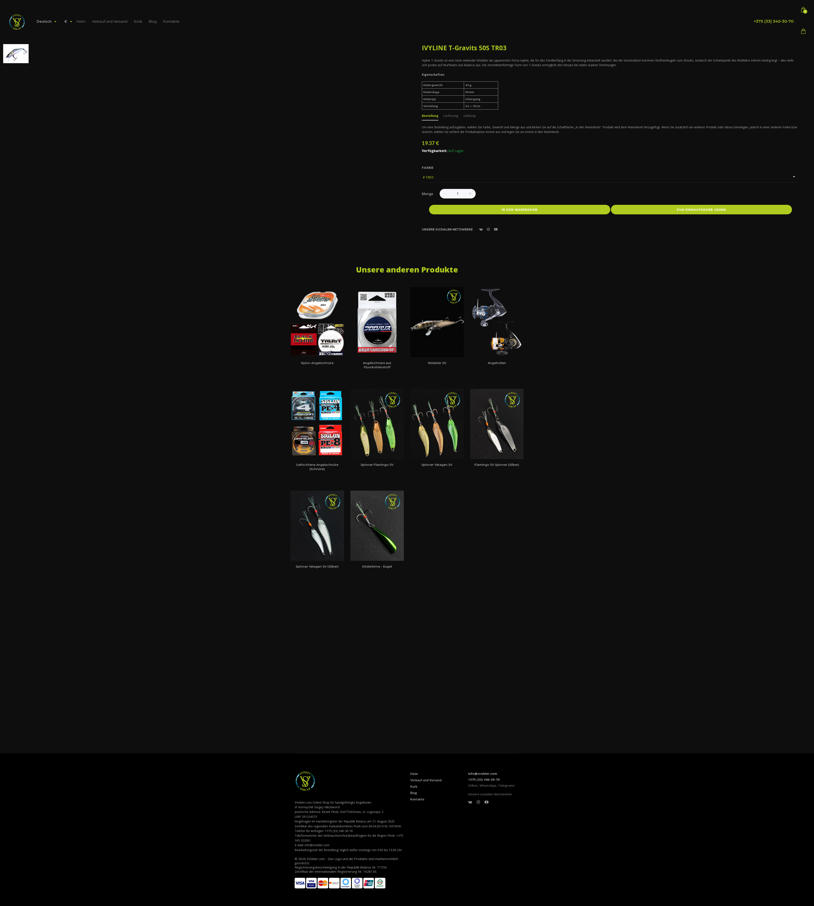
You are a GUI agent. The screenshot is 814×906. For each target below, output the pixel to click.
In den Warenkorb (520, 210)
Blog (153, 22)
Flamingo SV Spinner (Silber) (496, 465)
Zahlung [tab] (469, 116)
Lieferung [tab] (450, 116)
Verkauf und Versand (109, 22)
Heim (81, 22)
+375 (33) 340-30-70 (773, 21)
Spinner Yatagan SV (436, 465)
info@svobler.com (482, 773)
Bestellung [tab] (430, 116)
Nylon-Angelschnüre (317, 363)
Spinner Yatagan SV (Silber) (317, 566)
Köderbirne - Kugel (377, 566)
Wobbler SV (437, 363)
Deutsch (44, 22)
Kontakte (171, 22)
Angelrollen (497, 363)
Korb (138, 22)
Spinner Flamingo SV (377, 465)
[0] (803, 32)
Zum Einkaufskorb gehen (701, 210)
